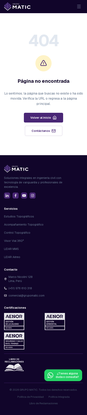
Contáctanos (41, 131)
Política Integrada (59, 397)
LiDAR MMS (11, 249)
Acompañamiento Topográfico (24, 224)
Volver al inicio (40, 117)
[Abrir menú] (79, 6)
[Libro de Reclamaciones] (14, 365)
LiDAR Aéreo (12, 257)
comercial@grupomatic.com (26, 295)
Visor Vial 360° (14, 241)
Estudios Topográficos (19, 216)
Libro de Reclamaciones (43, 403)
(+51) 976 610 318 (20, 288)
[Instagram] (33, 195)
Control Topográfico (17, 232)
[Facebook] (16, 195)
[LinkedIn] (7, 195)
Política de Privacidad (30, 397)
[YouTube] (24, 195)
